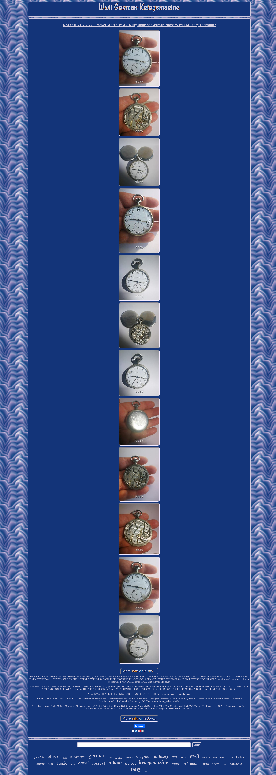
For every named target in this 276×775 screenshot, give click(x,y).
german (97, 755)
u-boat (115, 762)
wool (175, 763)
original (143, 756)
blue (222, 757)
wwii (194, 756)
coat (146, 771)
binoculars (130, 764)
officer (54, 756)
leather (240, 757)
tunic (61, 763)
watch (215, 763)
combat (206, 757)
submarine (77, 757)
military (161, 756)
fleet (110, 757)
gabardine (118, 758)
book (73, 764)
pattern (40, 763)
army (206, 763)
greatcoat (129, 757)
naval (83, 762)
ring (224, 764)
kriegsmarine (153, 762)
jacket (39, 756)
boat (50, 763)
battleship (236, 763)
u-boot (230, 757)
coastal (98, 764)
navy (136, 769)
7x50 (65, 758)
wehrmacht (191, 763)
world (183, 757)
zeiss (215, 757)
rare (174, 757)
